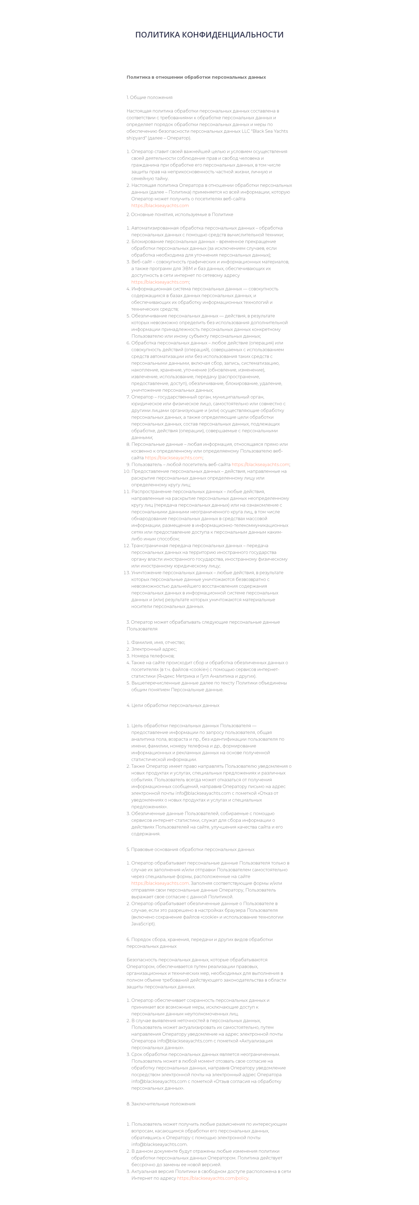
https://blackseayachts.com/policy (212, 1178)
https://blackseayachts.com (160, 205)
